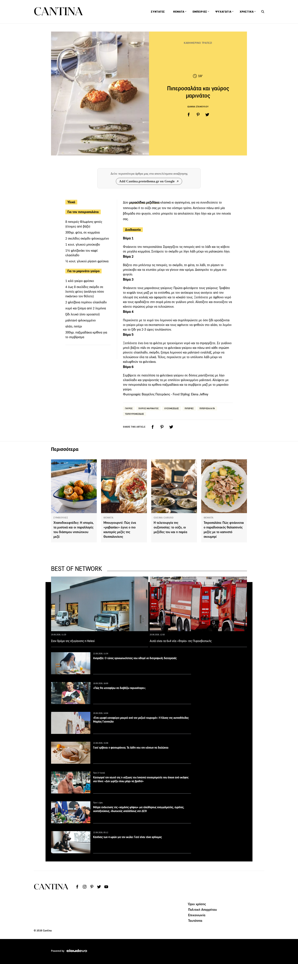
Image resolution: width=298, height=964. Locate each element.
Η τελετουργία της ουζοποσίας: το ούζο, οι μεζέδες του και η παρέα (170, 527)
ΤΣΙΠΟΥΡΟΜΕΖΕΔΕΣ (134, 414)
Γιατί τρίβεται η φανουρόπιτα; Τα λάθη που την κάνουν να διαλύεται (130, 747)
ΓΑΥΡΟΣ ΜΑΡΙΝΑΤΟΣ (148, 408)
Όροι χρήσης (197, 904)
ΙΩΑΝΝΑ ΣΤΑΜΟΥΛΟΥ (198, 106)
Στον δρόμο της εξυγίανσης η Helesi (73, 641)
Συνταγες (158, 11)
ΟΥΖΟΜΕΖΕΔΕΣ (171, 408)
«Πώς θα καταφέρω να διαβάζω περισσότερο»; (119, 688)
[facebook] (189, 115)
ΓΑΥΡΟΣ (129, 408)
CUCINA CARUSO (164, 517)
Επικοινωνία (196, 915)
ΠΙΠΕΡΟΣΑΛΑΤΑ (207, 408)
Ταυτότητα (195, 920)
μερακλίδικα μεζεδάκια (144, 202)
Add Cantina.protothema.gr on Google (147, 181)
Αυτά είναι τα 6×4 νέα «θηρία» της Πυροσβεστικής (181, 641)
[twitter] (207, 115)
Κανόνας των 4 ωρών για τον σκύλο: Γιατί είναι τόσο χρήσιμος (127, 837)
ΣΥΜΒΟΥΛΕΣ (60, 517)
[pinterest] (198, 115)
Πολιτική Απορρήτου (202, 909)
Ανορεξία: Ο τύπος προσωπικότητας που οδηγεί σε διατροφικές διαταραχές (135, 658)
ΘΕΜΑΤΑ (108, 517)
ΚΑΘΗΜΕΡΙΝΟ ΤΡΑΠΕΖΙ (198, 42)
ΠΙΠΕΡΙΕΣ (189, 408)
